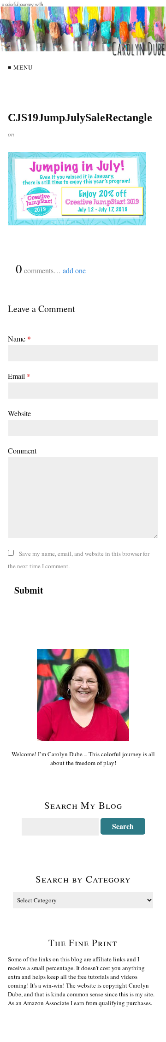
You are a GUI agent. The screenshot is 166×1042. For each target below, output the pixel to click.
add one (74, 270)
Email (19, 376)
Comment (22, 450)
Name (19, 338)
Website (19, 413)
